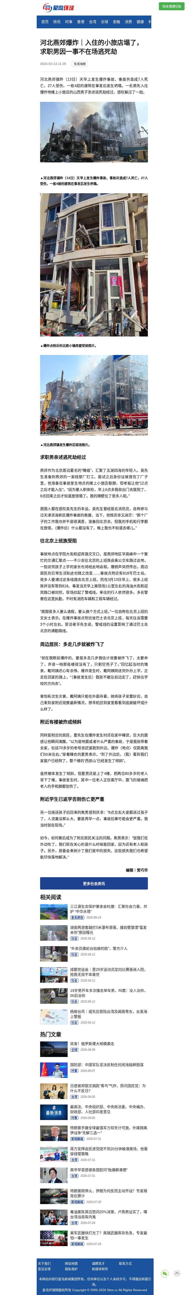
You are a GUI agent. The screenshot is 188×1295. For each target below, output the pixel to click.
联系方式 (125, 1263)
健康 (140, 22)
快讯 (57, 22)
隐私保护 (71, 1269)
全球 (104, 22)
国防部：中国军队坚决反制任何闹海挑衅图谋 (107, 1065)
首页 (45, 22)
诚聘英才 (98, 1263)
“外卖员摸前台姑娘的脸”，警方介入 (98, 949)
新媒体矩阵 (100, 1269)
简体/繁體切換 (171, 6)
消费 (128, 22)
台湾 (92, 22)
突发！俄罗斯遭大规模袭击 (92, 1044)
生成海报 (80, 64)
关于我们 (44, 1263)
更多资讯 (94, 884)
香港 (80, 22)
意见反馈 (44, 1269)
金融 (116, 22)
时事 (68, 22)
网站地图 (71, 1263)
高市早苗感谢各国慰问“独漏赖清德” (98, 1170)
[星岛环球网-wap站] (61, 8)
